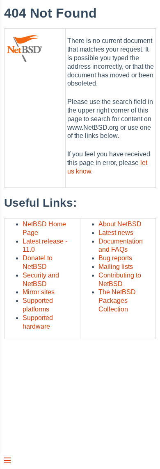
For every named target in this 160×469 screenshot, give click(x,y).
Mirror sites (39, 292)
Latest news (115, 232)
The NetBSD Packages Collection (117, 301)
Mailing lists (115, 266)
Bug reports (115, 258)
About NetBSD (120, 224)
